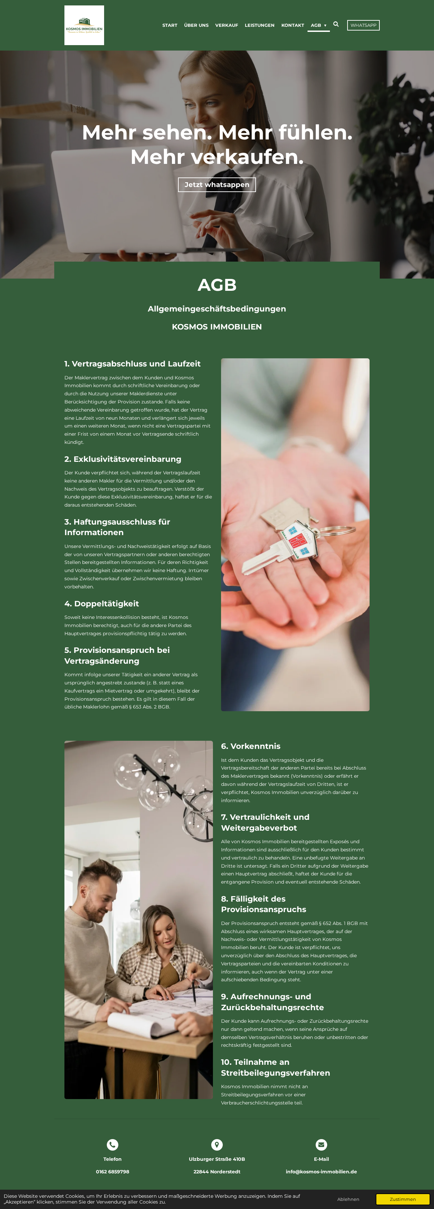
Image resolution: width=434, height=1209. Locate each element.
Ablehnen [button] (348, 1199)
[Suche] (336, 24)
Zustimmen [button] (403, 1199)
